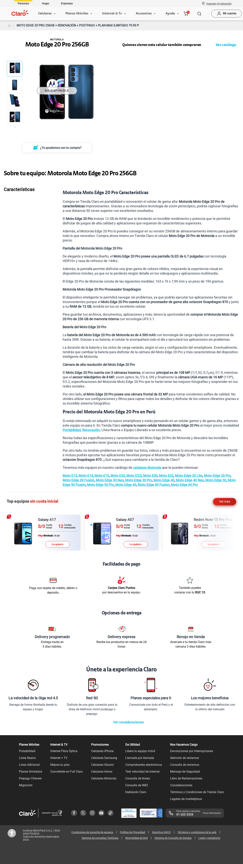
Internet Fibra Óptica (63, 751)
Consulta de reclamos (184, 765)
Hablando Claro (135, 792)
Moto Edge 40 (163, 480)
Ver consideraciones (128, 722)
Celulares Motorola (103, 778)
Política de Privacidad (132, 832)
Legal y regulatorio (209, 837)
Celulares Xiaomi (102, 765)
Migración (25, 785)
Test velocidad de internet (142, 771)
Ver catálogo (226, 45)
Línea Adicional (29, 765)
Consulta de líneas (137, 778)
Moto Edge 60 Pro (184, 485)
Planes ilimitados (30, 771)
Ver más (224, 501)
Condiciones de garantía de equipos (92, 832)
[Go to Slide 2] (14, 85)
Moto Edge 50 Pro (100, 485)
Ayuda (170, 13)
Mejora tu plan (60, 765)
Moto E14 (85, 476)
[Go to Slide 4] (14, 117)
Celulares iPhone (102, 751)
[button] (219, 3)
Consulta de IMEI (136, 785)
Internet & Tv (112, 13)
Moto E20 (117, 476)
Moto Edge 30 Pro (138, 480)
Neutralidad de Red (136, 837)
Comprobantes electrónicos (143, 765)
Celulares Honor (101, 771)
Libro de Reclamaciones (186, 778)
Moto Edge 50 (215, 480)
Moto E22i (134, 476)
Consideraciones (181, 785)
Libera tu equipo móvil (140, 751)
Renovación (91, 430)
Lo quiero (57, 544)
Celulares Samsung (104, 758)
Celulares (45, 13)
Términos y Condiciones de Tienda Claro (197, 792)
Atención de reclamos (184, 758)
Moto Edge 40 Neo (189, 480)
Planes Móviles (76, 13)
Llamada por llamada (139, 758)
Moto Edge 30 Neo (109, 480)
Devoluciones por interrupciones (191, 751)
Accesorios (144, 13)
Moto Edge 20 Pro (217, 476)
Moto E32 (166, 476)
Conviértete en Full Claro (66, 771)
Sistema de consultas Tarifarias (100, 837)
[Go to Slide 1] (14, 68)
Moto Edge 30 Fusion (78, 480)
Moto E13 (70, 476)
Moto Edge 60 (125, 485)
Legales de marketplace (186, 799)
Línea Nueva (27, 758)
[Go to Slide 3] (14, 101)
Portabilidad (72, 430)
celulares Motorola (147, 468)
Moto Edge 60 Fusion (153, 485)
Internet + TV (58, 758)
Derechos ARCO (161, 832)
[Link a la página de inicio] (9, 25)
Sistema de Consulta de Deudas (173, 837)
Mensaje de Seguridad (185, 771)
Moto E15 (101, 476)
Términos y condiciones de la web (197, 832)
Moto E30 (150, 476)
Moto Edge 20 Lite (188, 476)
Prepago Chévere (30, 778)
